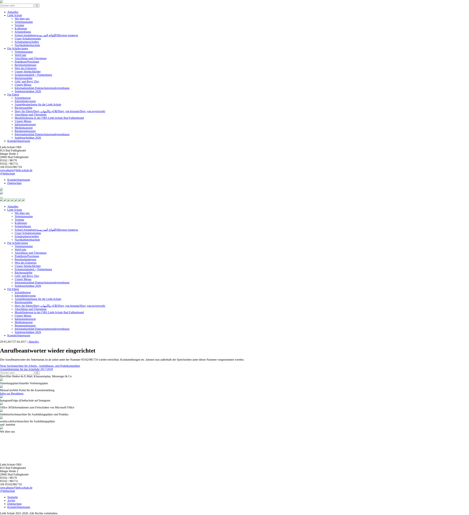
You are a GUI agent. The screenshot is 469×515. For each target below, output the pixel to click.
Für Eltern (13, 94)
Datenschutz (14, 183)
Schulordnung (23, 31)
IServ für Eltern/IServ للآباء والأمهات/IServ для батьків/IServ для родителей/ (60, 111)
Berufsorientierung (25, 64)
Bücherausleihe (23, 78)
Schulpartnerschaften (27, 41)
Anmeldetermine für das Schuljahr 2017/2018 (26, 369)
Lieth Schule (14, 15)
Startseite (12, 497)
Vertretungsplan (24, 21)
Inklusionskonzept (25, 124)
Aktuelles (12, 12)
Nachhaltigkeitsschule (27, 45)
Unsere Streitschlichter (28, 71)
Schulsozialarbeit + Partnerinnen (33, 74)
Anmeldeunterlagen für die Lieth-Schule (38, 104)
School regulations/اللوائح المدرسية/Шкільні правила (46, 35)
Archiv (11, 500)
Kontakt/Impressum (18, 140)
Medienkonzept (24, 127)
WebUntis (20, 55)
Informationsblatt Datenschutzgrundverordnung (42, 88)
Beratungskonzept (25, 131)
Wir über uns (22, 18)
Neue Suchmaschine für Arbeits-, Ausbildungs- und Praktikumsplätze (40, 365)
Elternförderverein (25, 101)
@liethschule (7, 173)
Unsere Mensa (23, 84)
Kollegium (21, 28)
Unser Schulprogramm (28, 38)
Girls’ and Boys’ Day (27, 81)
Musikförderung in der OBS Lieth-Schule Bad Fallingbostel (49, 117)
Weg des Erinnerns (25, 68)
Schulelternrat (23, 97)
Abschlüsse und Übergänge (31, 58)
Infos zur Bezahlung (11, 393)
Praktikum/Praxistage (27, 61)
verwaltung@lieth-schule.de (16, 170)
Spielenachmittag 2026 (28, 91)
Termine (19, 25)
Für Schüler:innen (17, 48)
